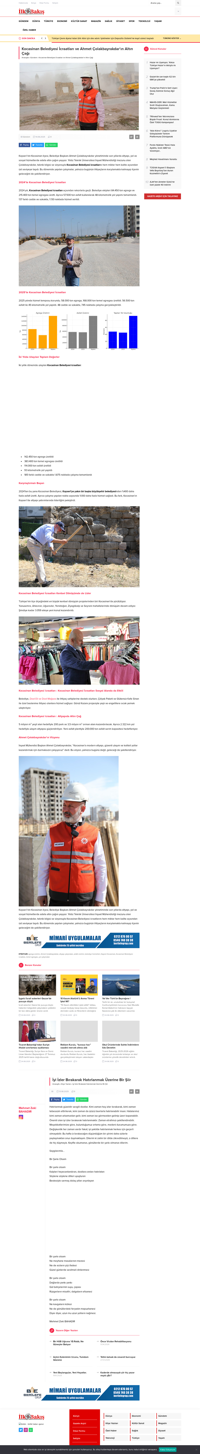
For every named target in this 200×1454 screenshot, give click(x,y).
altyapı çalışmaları (66, 954)
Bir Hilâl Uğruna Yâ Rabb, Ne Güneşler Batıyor (68, 1343)
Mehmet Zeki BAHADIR (27, 1109)
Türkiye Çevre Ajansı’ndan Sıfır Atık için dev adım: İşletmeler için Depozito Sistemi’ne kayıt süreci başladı (103, 38)
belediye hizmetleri (92, 954)
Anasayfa (25, 58)
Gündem (33, 58)
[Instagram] (26, 1430)
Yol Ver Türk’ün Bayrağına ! (116, 998)
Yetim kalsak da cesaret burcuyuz (117, 1357)
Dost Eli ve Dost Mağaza (43, 698)
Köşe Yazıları (66, 1084)
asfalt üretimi (79, 954)
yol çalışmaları (44, 957)
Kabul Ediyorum (167, 1449)
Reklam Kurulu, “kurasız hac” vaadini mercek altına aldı (75, 1046)
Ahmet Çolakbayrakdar (49, 954)
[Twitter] (21, 1430)
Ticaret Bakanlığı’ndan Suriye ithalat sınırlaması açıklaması (34, 1046)
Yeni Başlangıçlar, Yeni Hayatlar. (70, 1372)
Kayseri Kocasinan (108, 954)
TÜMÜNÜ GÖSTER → (172, 38)
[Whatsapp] (31, 1430)
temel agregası (32, 957)
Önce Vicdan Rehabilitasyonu (115, 1341)
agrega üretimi (34, 954)
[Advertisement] (79, 411)
